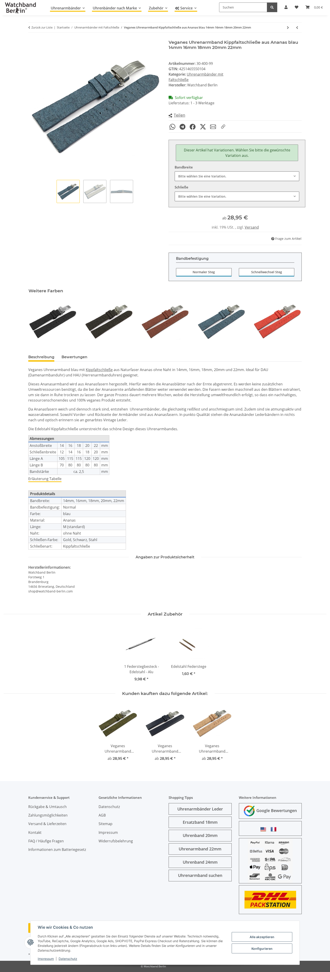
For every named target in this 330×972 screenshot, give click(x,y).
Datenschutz (68, 959)
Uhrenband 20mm (200, 835)
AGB (102, 815)
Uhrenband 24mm (200, 862)
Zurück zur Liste (42, 27)
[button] (177, 115)
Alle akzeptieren (262, 937)
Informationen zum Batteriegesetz (57, 849)
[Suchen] (272, 7)
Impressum (46, 959)
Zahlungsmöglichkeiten (48, 815)
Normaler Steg (204, 272)
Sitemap (105, 823)
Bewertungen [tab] (74, 357)
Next (294, 321)
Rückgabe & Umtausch (47, 806)
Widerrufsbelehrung (116, 841)
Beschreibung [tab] (41, 357)
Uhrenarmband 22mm (200, 849)
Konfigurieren (262, 948)
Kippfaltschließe (99, 369)
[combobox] (237, 176)
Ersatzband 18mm (200, 822)
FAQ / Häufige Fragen (46, 841)
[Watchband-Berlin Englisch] (264, 829)
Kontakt (35, 832)
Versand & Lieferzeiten (47, 823)
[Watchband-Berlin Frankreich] (275, 829)
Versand (252, 227)
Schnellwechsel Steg (266, 272)
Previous (36, 321)
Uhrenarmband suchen (200, 875)
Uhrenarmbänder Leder (200, 809)
